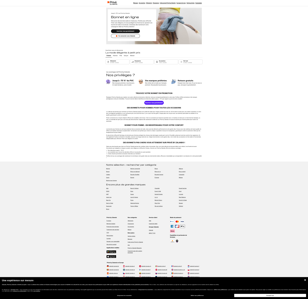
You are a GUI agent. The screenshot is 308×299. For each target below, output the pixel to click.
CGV (108, 232)
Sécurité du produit (111, 244)
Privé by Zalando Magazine (135, 248)
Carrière (109, 238)
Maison (129, 229)
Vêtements (130, 220)
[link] (198, 3)
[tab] (109, 55)
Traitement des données (113, 229)
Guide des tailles (153, 223)
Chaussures (131, 223)
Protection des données (113, 226)
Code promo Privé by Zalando (135, 242)
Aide (150, 220)
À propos (109, 220)
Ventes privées (131, 236)
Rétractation (110, 235)
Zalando (151, 230)
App (129, 245)
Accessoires (131, 226)
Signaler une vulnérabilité (113, 241)
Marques (130, 239)
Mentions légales (111, 223)
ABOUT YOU (152, 233)
